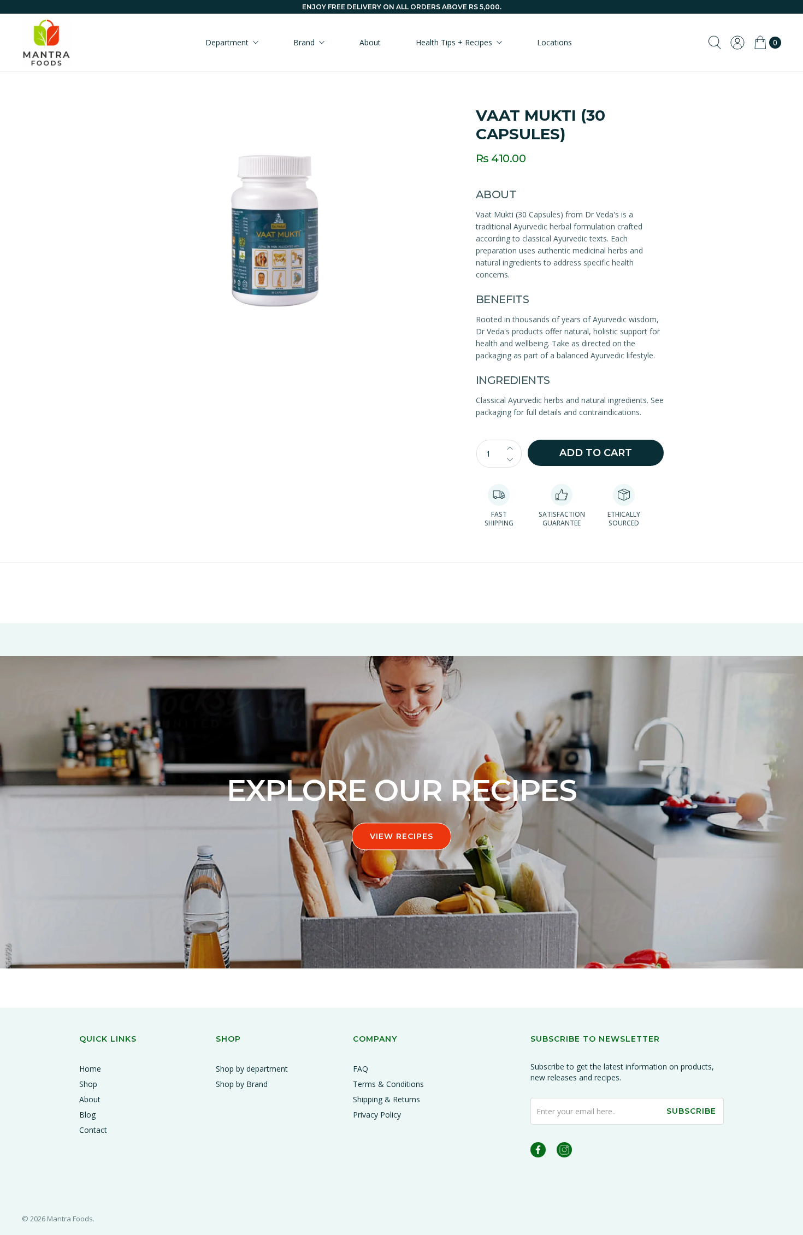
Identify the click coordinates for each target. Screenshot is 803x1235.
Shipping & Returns (386, 1099)
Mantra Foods (70, 1219)
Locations (554, 42)
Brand (304, 42)
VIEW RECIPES (401, 836)
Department (227, 42)
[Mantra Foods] (46, 42)
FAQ (360, 1068)
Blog (87, 1114)
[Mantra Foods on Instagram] (564, 1152)
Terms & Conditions (388, 1084)
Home (90, 1068)
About (370, 42)
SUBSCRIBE (691, 1111)
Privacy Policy (377, 1114)
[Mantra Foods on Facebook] (538, 1152)
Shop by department (252, 1068)
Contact (93, 1130)
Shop (88, 1084)
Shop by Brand (242, 1084)
